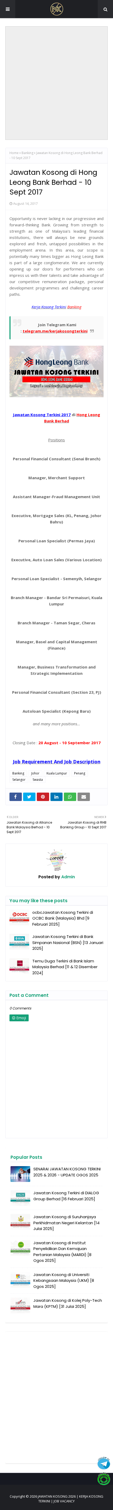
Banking (27, 153)
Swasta (38, 779)
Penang (79, 773)
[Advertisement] (56, 83)
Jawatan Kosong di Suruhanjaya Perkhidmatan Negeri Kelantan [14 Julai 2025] (66, 1222)
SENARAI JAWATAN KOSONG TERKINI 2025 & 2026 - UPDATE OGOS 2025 (67, 1172)
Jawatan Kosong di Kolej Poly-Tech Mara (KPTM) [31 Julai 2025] (67, 1303)
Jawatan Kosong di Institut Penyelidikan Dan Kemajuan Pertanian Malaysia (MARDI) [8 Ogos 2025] (62, 1251)
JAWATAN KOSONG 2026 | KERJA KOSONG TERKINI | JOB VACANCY (70, 1498)
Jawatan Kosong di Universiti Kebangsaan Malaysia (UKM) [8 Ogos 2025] (63, 1280)
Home (14, 153)
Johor (35, 773)
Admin (67, 877)
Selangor (18, 779)
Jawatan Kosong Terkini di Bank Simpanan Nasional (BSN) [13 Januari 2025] (67, 942)
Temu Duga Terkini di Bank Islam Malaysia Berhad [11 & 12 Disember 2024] (64, 967)
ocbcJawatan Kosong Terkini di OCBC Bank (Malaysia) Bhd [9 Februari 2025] (62, 918)
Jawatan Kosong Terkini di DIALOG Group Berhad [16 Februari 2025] (66, 1196)
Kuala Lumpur (57, 773)
